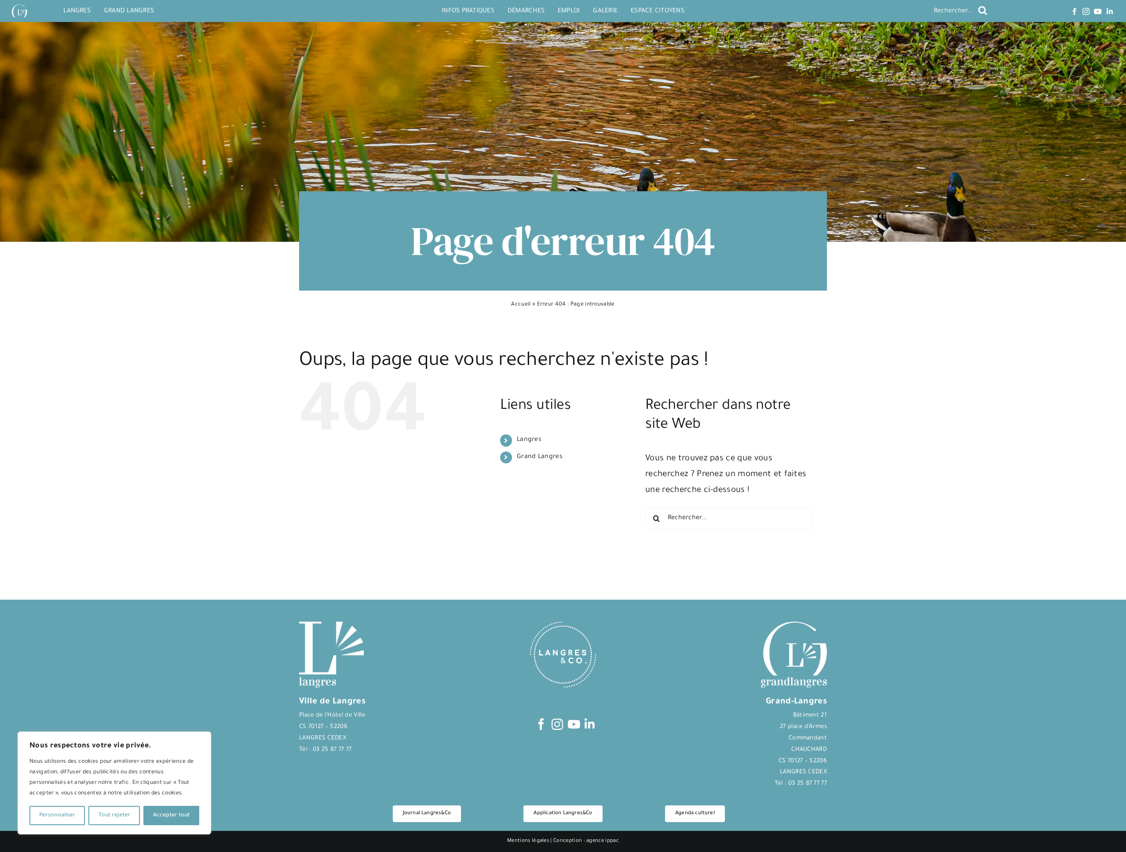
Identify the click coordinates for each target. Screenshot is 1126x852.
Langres (529, 440)
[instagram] (1085, 11)
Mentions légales (528, 841)
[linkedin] (1110, 11)
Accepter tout (171, 815)
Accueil (520, 305)
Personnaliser (57, 815)
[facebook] (1074, 11)
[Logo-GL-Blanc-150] (19, 4)
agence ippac (602, 841)
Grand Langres (540, 457)
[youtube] (1098, 11)
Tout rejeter (114, 815)
